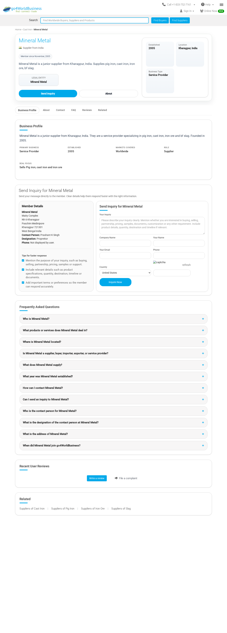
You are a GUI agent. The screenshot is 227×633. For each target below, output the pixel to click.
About (108, 93)
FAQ (73, 110)
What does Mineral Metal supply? (42, 364)
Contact (60, 110)
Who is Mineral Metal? (36, 318)
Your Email (104, 250)
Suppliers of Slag (121, 508)
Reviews (87, 110)
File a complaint (127, 478)
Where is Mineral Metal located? (42, 341)
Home (18, 29)
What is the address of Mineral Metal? (45, 434)
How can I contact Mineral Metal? (43, 388)
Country (103, 267)
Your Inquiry (105, 214)
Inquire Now (115, 282)
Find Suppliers (179, 20)
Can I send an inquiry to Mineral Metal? (46, 399)
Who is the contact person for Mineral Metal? (49, 411)
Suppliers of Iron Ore (93, 508)
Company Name (107, 237)
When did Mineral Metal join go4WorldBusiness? (51, 445)
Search (33, 20)
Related (102, 110)
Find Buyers (160, 20)
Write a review (96, 478)
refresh (186, 265)
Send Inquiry (48, 93)
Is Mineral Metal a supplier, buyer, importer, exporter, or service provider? (65, 353)
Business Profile (27, 110)
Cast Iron (27, 29)
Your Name (158, 237)
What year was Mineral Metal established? (48, 376)
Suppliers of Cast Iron (32, 508)
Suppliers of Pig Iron (63, 508)
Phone (156, 250)
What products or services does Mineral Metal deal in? (55, 330)
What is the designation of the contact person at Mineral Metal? (60, 422)
